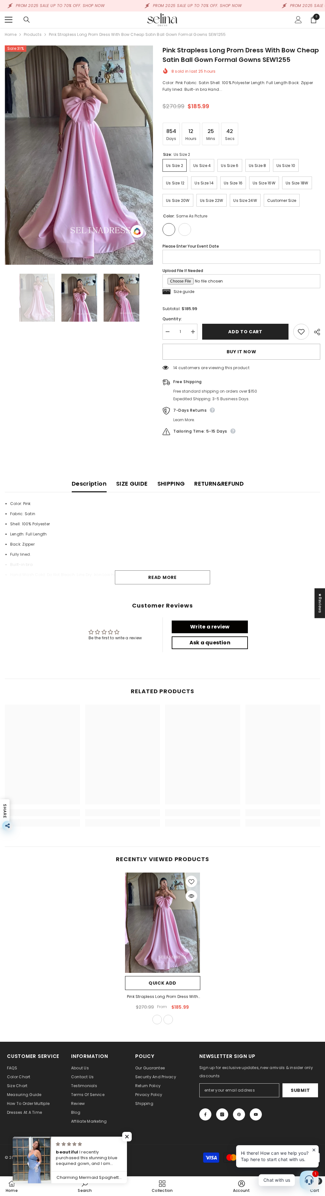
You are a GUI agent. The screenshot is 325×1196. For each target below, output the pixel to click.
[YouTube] (256, 1114)
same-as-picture (157, 1019)
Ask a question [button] (209, 642)
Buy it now (241, 352)
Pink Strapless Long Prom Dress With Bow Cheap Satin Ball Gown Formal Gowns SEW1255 (162, 997)
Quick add (162, 983)
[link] (42, 812)
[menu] (8, 19)
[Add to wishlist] (301, 332)
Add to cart (247, 332)
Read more (162, 577)
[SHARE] (314, 332)
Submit (300, 1090)
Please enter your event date (190, 246)
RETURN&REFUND (219, 484)
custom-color (168, 1019)
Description (89, 484)
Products (33, 34)
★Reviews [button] (320, 603)
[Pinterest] (239, 1114)
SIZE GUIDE (132, 484)
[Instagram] (222, 1114)
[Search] (26, 19)
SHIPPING (171, 484)
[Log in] (298, 19)
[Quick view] (191, 896)
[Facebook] (205, 1114)
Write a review (209, 626)
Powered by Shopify (66, 1157)
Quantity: (172, 319)
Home (11, 34)
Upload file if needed (182, 270)
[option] (79, 155)
